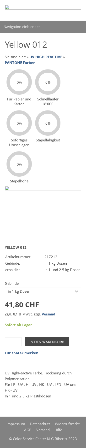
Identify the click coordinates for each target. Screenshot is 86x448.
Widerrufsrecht (67, 423)
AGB (28, 429)
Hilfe (58, 429)
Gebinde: (12, 283)
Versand (48, 314)
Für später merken (21, 352)
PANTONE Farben (20, 62)
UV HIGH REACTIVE (45, 56)
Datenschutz (40, 423)
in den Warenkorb (47, 341)
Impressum (15, 423)
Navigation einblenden (22, 26)
